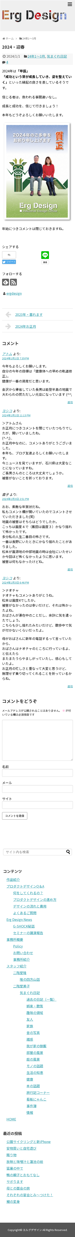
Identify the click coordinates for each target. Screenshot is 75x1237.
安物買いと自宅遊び (21, 1148)
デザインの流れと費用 (29, 906)
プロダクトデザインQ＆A (25, 886)
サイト (7, 798)
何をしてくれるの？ (28, 892)
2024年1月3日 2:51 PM (15, 499)
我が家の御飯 (36, 1045)
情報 (29, 1112)
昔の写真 (33, 1032)
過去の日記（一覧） (41, 999)
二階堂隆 (19, 972)
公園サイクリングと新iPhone (28, 1141)
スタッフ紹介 (16, 966)
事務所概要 (14, 939)
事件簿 (31, 1105)
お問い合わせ (23, 952)
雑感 (29, 1039)
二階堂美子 (21, 985)
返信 (70, 402)
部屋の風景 (34, 1052)
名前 (5, 766)
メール (7, 782)
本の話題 (33, 1085)
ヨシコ (7, 410)
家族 (29, 1025)
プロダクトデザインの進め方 (34, 899)
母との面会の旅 (18, 1188)
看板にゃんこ (36, 1099)
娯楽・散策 (34, 1005)
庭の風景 (33, 1059)
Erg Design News (19, 919)
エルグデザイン (32, 1230)
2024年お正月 (25, 326)
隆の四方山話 (30, 979)
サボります (14, 1181)
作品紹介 (13, 879)
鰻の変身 (13, 1201)
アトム (7, 353)
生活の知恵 (34, 1072)
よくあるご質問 (24, 912)
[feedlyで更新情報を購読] (5, 282)
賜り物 (11, 1154)
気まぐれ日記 (57, 56)
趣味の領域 (34, 1012)
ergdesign (14, 293)
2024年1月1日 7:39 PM (15, 358)
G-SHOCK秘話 (24, 926)
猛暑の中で (14, 1168)
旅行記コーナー (38, 1092)
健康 (29, 1079)
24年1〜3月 (36, 56)
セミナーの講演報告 (28, 932)
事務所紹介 (21, 959)
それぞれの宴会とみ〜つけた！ (29, 1194)
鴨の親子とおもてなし (23, 1174)
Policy (18, 946)
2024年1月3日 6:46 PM (15, 582)
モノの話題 (34, 1065)
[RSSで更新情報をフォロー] (13, 282)
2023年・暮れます (29, 314)
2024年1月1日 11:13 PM (16, 415)
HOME (11, 1119)
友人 (29, 1019)
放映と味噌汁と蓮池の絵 (24, 1161)
